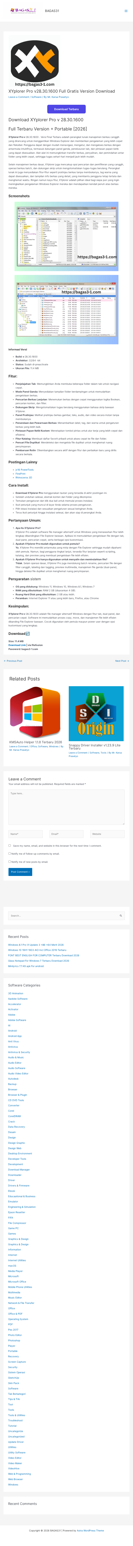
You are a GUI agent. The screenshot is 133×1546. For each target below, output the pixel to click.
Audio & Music (16, 1057)
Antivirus (13, 1046)
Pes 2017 (13, 1329)
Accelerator (14, 1004)
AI (9, 1025)
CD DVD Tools (16, 1100)
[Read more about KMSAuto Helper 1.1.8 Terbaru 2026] (35, 711)
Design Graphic (16, 1143)
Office (33, 746)
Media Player (15, 1271)
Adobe (11, 1014)
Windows (54, 746)
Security (12, 1367)
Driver (11, 1180)
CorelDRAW (14, 1116)
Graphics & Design (18, 1239)
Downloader (14, 1175)
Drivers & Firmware (18, 1185)
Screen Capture (17, 1361)
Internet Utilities (17, 1260)
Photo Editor (15, 1335)
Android (12, 1030)
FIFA (10, 1217)
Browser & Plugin (17, 1094)
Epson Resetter (16, 1212)
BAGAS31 (52, 11)
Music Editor (15, 1297)
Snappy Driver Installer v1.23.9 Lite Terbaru (95, 746)
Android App (15, 1036)
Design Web (14, 1148)
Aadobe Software (18, 998)
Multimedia (14, 1292)
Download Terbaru (66, 109)
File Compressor (17, 1223)
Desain (12, 1132)
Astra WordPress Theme (90, 1530)
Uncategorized (16, 1436)
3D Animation (15, 993)
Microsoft (13, 1276)
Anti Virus (13, 1041)
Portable (12, 1351)
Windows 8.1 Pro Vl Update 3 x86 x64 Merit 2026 (36, 944)
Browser (12, 1089)
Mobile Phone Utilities (20, 1287)
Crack (11, 1121)
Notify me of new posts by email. (29, 862)
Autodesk (13, 1078)
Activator (13, 1009)
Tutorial (12, 1425)
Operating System (18, 1319)
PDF (10, 1324)
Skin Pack (13, 1383)
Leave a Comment (18, 97)
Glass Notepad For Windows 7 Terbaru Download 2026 (38, 960)
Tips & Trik (14, 1399)
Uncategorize (15, 1431)
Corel (11, 1110)
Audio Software (16, 1068)
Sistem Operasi (16, 1372)
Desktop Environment (20, 1153)
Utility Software (16, 1452)
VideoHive (13, 1468)
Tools (103, 752)
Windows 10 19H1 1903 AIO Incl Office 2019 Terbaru (37, 950)
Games (12, 1233)
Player (11, 1345)
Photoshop (14, 1340)
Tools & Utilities (16, 1415)
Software (36, 97)
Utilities (12, 1447)
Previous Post (13, 660)
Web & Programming (19, 1473)
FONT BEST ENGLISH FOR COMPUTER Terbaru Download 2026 (43, 955)
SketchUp (13, 1377)
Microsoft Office (17, 1281)
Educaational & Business (21, 1196)
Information (14, 1249)
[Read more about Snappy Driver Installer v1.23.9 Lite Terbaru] (96, 713)
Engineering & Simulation (22, 1207)
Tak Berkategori (17, 1393)
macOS (12, 1265)
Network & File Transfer (21, 1303)
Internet (12, 1255)
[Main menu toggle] (126, 11)
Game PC (13, 1228)
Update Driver (16, 1442)
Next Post (122, 660)
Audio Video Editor (18, 1073)
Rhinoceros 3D (24, 477)
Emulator (13, 1201)
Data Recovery (16, 1126)
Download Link (17, 645)
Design (12, 1137)
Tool (10, 1404)
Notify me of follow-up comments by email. (35, 853)
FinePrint (20, 473)
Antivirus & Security (19, 1052)
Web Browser (15, 1479)
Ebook (11, 1191)
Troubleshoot (15, 1420)
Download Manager (19, 1169)
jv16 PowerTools (25, 469)
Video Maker (15, 1463)
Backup (12, 1084)
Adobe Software (17, 1020)
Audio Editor (14, 1062)
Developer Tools (17, 1158)
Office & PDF (15, 1313)
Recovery (13, 1356)
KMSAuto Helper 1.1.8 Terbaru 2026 (35, 742)
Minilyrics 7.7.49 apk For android (26, 966)
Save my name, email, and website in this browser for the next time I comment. (57, 845)
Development (15, 1164)
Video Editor (14, 1457)
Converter (13, 1105)
